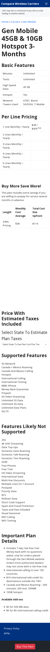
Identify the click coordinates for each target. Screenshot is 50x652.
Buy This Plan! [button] (25, 646)
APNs (7, 633)
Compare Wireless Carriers (20, 4)
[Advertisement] (25, 271)
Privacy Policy (11, 628)
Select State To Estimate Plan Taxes (24, 335)
